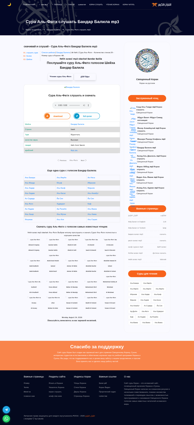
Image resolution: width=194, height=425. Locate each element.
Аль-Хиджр (29, 188)
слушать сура (32, 52)
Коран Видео (104, 387)
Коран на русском (34, 29)
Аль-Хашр (29, 214)
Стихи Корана (80, 387)
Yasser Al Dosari (110, 308)
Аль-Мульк (61, 214)
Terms (26, 387)
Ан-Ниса (91, 177)
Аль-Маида (30, 183)
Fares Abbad (53, 292)
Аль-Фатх (74, 160)
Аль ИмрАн (61, 177)
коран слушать (55, 392)
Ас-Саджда (30, 198)
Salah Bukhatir (34, 271)
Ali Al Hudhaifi (34, 292)
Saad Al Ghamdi (91, 250)
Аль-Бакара (30, 177)
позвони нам (29, 4)
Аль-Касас (61, 193)
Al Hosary (34, 308)
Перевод (58, 4)
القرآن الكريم (90, 416)
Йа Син (60, 198)
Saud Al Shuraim (110, 250)
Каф (89, 204)
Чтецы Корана (80, 383)
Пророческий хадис (107, 392)
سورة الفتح (85, 76)
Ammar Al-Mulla (72, 271)
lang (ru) (44, 4)
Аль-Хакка (92, 214)
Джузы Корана (80, 392)
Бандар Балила (53, 29)
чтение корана (112, 4)
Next (83, 160)
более (29, 56)
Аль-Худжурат (158, 311)
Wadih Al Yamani (91, 308)
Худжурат (61, 204)
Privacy (26, 383)
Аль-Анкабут (93, 193)
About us (27, 392)
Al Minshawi (110, 292)
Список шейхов (48, 52)
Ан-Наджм (29, 209)
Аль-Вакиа (92, 209)
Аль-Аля (60, 219)
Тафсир (71, 4)
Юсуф (59, 183)
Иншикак (28, 219)
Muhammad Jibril (91, 292)
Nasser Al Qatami (71, 308)
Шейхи (29, 59)
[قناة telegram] (6, 409)
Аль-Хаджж (30, 193)
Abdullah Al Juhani (110, 271)
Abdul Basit (53, 271)
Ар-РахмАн (62, 209)
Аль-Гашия (92, 219)
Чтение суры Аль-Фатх (60, 76)
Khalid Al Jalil (72, 250)
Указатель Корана (56, 387)
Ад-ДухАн (133, 311)
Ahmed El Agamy (34, 250)
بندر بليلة (74, 150)
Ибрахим (91, 183)
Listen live (103, 396)
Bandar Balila (53, 250)
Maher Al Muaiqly (72, 292)
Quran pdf (82, 4)
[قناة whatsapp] (6, 418)
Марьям (91, 188)
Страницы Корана (81, 396)
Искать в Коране (56, 383)
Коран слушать (96, 4)
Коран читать (128, 4)
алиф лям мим (55, 396)
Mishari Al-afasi (53, 308)
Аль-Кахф (61, 188)
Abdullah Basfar (91, 271)
